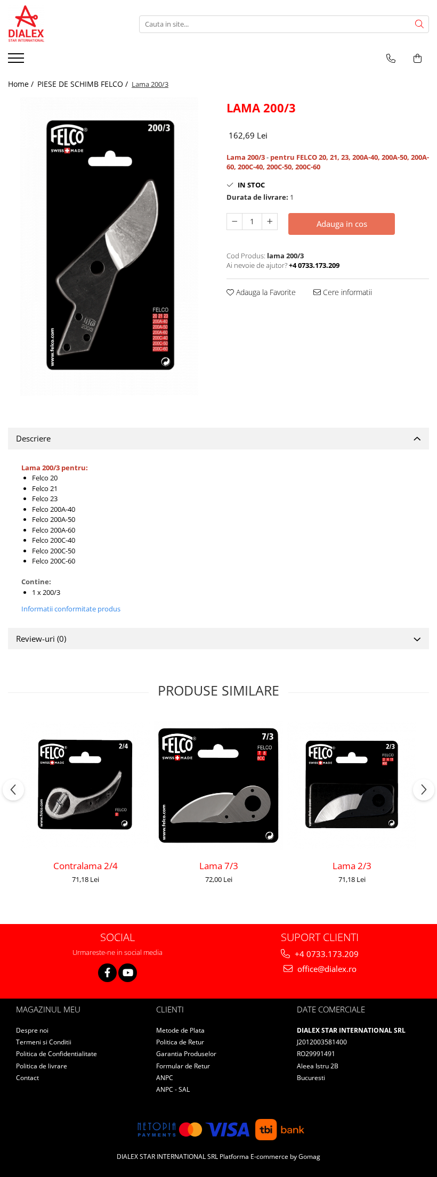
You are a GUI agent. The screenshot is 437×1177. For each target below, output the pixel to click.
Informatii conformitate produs (70, 609)
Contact (27, 1077)
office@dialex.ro (326, 968)
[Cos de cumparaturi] (417, 58)
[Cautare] (419, 24)
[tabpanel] (109, 246)
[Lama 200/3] (109, 246)
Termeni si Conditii (43, 1042)
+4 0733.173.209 (326, 954)
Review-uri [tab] (41, 638)
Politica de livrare (41, 1065)
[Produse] (17, 61)
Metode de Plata (180, 1030)
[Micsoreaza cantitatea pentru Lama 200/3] (234, 221)
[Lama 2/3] (351, 785)
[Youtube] (127, 972)
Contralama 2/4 (85, 866)
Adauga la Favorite (265, 292)
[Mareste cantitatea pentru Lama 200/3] (270, 221)
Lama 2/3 (352, 866)
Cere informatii (346, 292)
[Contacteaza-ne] (391, 58)
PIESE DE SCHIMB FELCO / (83, 84)
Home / (22, 84)
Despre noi (32, 1030)
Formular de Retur (183, 1065)
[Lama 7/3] (218, 785)
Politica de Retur (180, 1042)
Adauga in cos (342, 223)
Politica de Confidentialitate (56, 1053)
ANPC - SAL (173, 1089)
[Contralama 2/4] (85, 785)
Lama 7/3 (218, 866)
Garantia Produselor (186, 1053)
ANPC (164, 1077)
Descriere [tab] (33, 438)
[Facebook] (107, 972)
